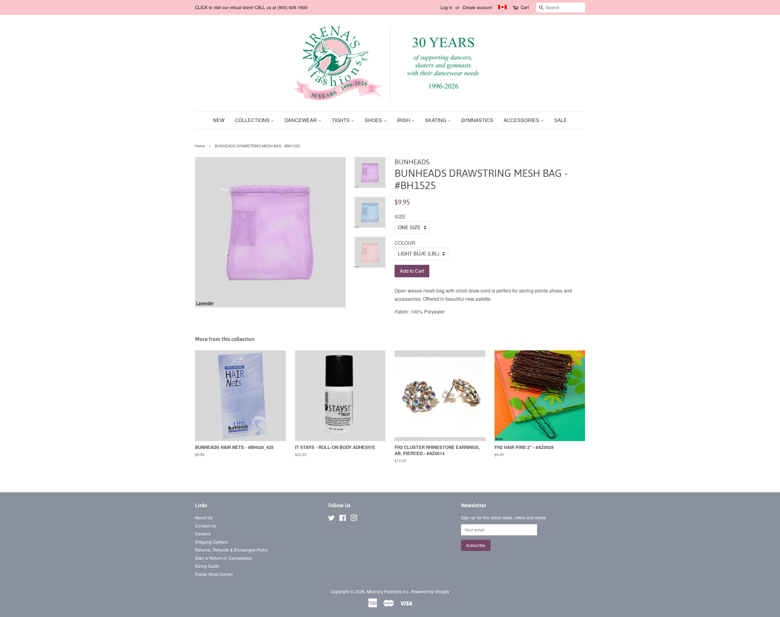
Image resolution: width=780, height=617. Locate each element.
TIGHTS (341, 120)
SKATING (436, 120)
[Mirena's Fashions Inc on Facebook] (342, 519)
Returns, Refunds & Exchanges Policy (231, 550)
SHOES (374, 120)
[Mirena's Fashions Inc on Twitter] (331, 519)
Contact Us (205, 526)
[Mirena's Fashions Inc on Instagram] (353, 519)
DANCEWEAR (301, 120)
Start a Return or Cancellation (223, 558)
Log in (446, 7)
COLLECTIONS (253, 120)
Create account (477, 7)
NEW (219, 120)
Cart (525, 7)
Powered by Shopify (430, 591)
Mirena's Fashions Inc (388, 591)
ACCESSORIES (522, 120)
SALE (560, 120)
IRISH (404, 120)
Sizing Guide (207, 566)
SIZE (400, 216)
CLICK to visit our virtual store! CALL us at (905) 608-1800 (251, 7)
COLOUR (405, 242)
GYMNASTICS (477, 120)
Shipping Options (211, 542)
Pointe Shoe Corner (214, 574)
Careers (203, 534)
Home (200, 145)
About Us (204, 517)
